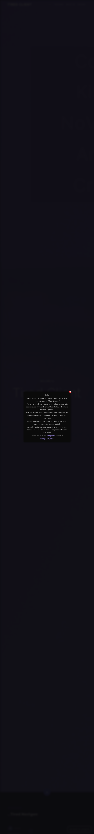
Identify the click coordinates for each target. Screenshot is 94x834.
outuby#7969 (51, 435)
